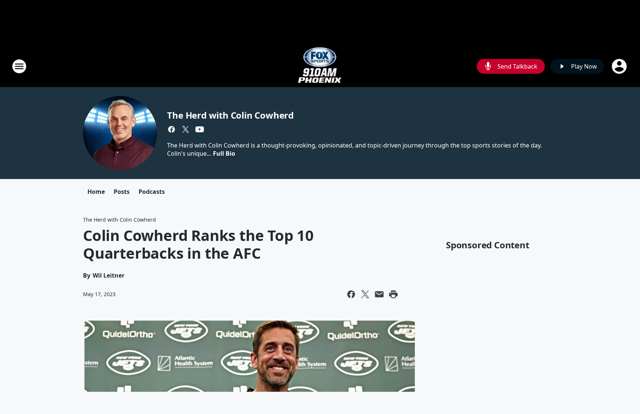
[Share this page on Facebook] (351, 294)
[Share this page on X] (365, 294)
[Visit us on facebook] (171, 129)
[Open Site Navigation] (19, 66)
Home (96, 192)
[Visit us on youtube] (199, 129)
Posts (122, 192)
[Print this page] (393, 294)
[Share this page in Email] (379, 294)
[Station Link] (320, 66)
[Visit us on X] (185, 129)
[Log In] (620, 66)
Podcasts (152, 192)
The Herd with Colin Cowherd (230, 115)
